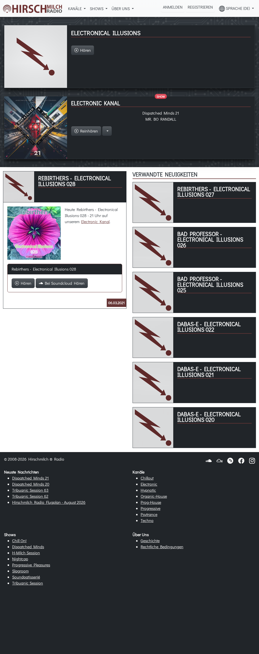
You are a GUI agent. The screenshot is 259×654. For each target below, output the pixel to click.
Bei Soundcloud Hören (63, 283)
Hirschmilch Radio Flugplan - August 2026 (48, 502)
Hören (25, 283)
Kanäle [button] (75, 8)
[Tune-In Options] (107, 131)
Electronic (149, 484)
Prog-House (151, 502)
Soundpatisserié (26, 577)
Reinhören (88, 131)
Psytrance (149, 514)
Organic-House (154, 496)
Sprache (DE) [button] (238, 8)
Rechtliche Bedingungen (162, 546)
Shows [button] (97, 8)
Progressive (150, 508)
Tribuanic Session (27, 583)
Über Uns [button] (121, 8)
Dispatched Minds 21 (30, 478)
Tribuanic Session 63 (30, 490)
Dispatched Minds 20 (30, 484)
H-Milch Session (26, 552)
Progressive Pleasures (31, 564)
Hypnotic (148, 490)
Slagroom (20, 570)
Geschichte (150, 540)
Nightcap (20, 558)
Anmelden (173, 7)
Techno (147, 520)
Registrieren (200, 7)
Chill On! (19, 540)
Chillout (147, 478)
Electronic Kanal (95, 221)
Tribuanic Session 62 (30, 496)
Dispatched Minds (28, 546)
